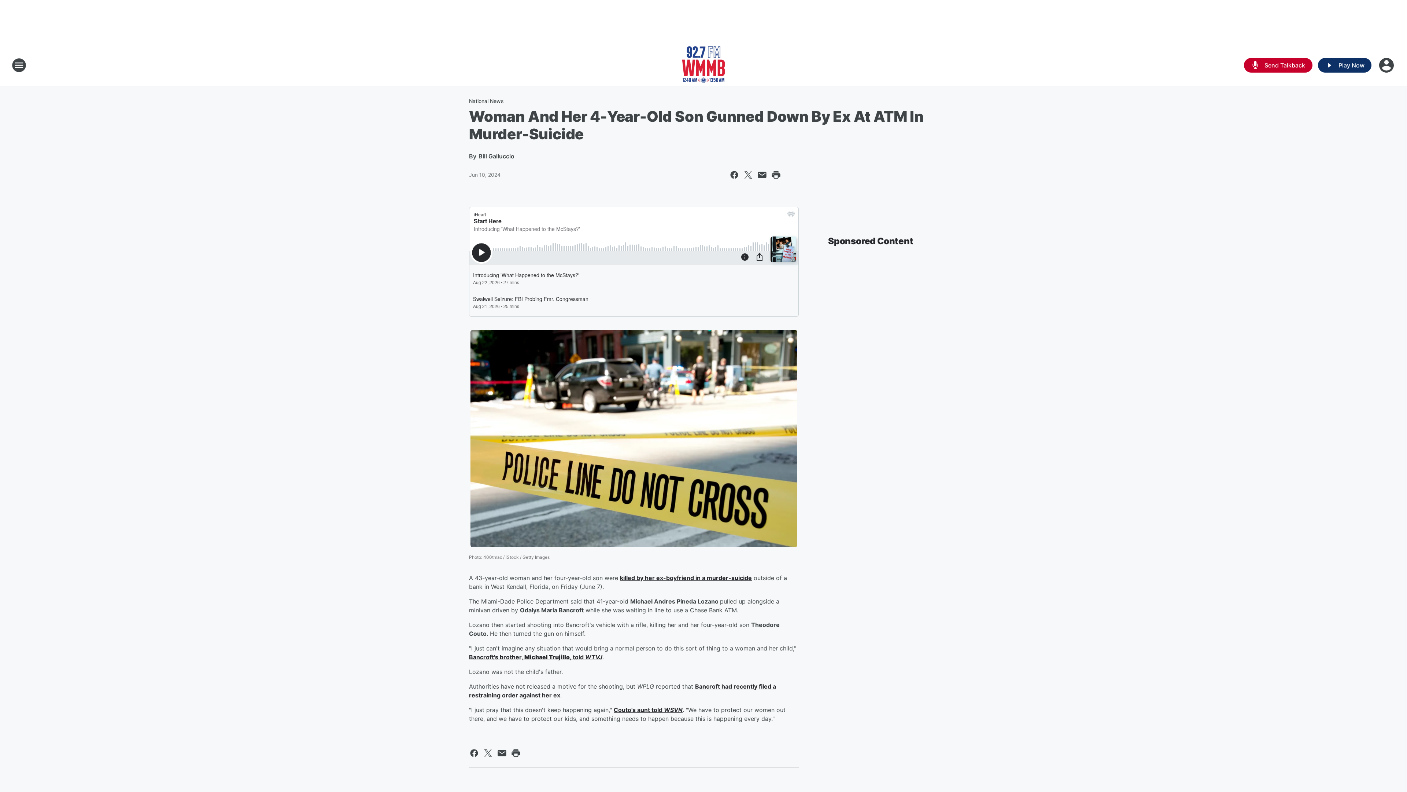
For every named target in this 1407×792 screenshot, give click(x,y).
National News (486, 101)
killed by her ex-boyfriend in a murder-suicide (686, 578)
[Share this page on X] (748, 175)
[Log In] (1387, 65)
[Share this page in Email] (762, 175)
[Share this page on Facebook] (734, 175)
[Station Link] (703, 65)
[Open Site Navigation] (19, 65)
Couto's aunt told (639, 710)
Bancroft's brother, (496, 657)
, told (577, 657)
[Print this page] (776, 175)
